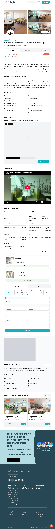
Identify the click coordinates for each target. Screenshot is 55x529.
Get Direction (43, 161)
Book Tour (27, 330)
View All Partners (40, 488)
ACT (16, 7)
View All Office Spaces (27, 488)
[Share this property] (45, 251)
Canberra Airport (23, 7)
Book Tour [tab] (16, 286)
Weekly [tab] (27, 50)
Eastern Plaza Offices (12, 365)
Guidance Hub (25, 514)
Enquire (23, 424)
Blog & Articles (25, 512)
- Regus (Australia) (28, 76)
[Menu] (38, 2)
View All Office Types (13, 504)
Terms (37, 527)
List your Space (39, 514)
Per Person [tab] (43, 50)
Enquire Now (46, 2)
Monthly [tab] (12, 50)
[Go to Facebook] (22, 480)
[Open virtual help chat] (51, 525)
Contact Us (38, 512)
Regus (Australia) (10, 40)
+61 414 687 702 (21, 275)
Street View (42, 158)
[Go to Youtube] (15, 480)
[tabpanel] (27, 55)
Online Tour (38, 298)
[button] (27, 22)
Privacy (32, 527)
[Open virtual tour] (42, 251)
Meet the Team (11, 512)
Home (5, 7)
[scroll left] (45, 395)
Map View (13, 158)
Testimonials (10, 514)
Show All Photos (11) (46, 31)
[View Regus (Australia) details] (10, 33)
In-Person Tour (16, 298)
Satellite (27, 158)
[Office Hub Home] (10, 2)
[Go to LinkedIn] (19, 480)
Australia (11, 7)
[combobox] (27, 301)
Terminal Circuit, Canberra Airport (37, 7)
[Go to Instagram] (9, 480)
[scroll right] (49, 395)
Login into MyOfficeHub (41, 516)
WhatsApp (28, 266)
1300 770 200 (20, 262)
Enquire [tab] (39, 286)
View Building (46, 365)
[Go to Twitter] (12, 480)
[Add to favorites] (49, 251)
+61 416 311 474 (21, 261)
